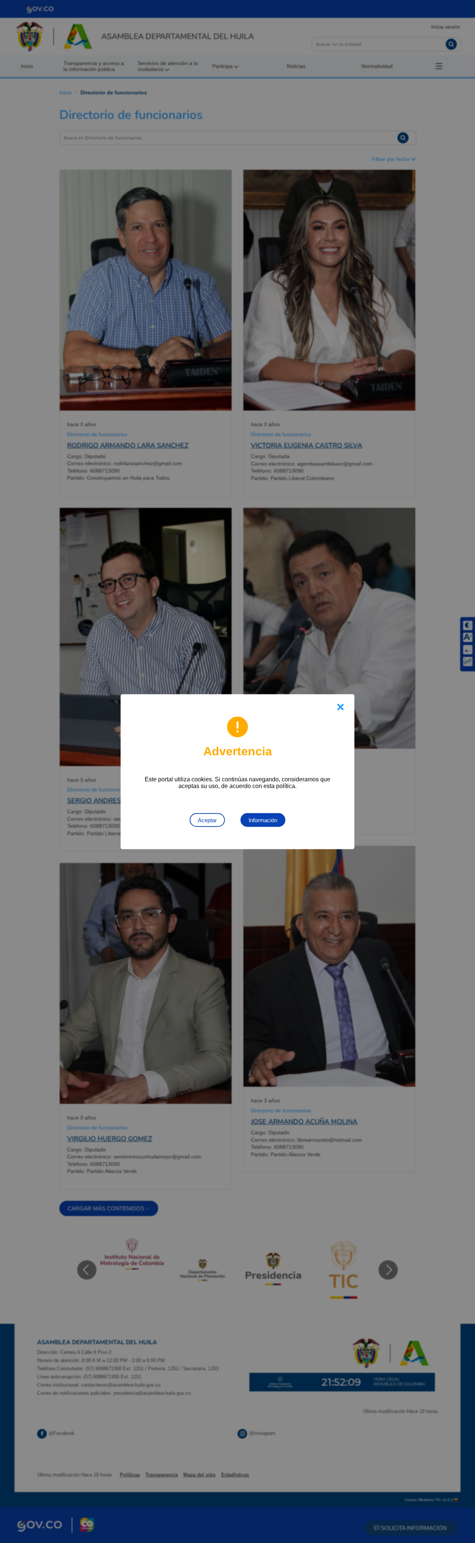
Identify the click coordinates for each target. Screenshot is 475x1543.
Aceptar (207, 820)
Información (263, 820)
